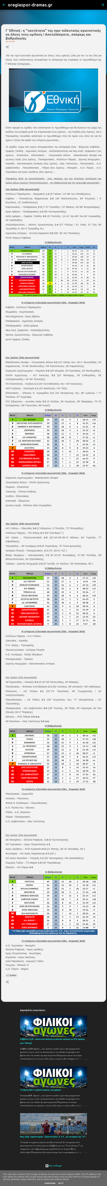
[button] (7, 47)
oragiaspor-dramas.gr (30, 4)
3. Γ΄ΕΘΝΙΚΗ (11, 975)
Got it (61, 1183)
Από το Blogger (55, 1166)
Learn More (50, 1183)
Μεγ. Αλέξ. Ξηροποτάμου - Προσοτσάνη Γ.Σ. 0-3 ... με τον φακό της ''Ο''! (53, 1137)
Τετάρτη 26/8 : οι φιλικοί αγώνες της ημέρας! (40, 1090)
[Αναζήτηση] (56, 5)
